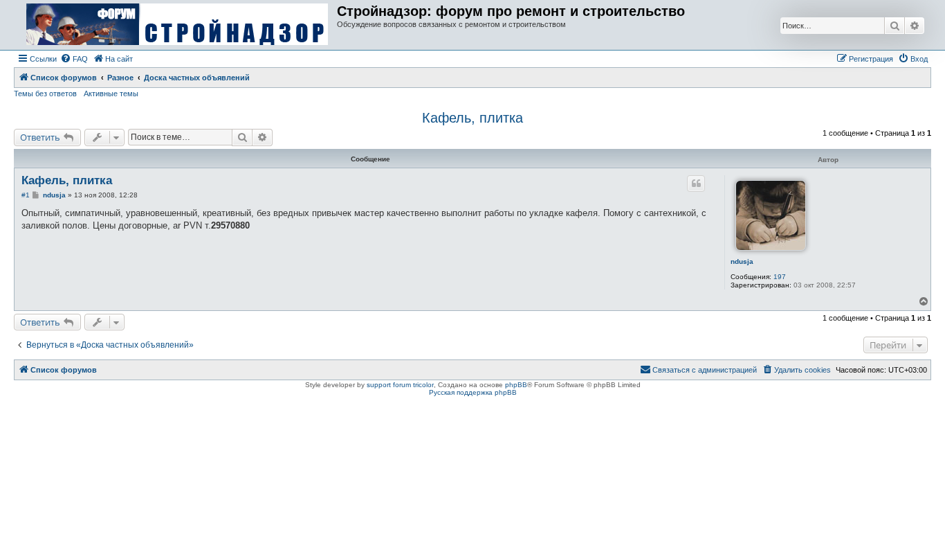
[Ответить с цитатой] (696, 183)
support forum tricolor (400, 385)
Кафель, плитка (472, 117)
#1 (25, 195)
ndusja (742, 261)
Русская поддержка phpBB (473, 392)
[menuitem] (74, 59)
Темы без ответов (45, 93)
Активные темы (111, 93)
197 (779, 277)
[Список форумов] (177, 24)
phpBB (516, 385)
